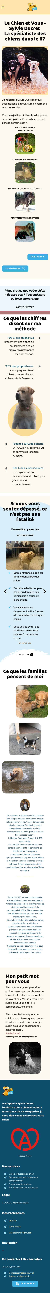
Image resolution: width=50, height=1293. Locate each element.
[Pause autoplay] (31, 654)
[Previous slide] (5, 591)
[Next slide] (44, 591)
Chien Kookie (15, 1226)
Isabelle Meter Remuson (20, 1232)
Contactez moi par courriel (21, 1272)
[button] (3, 7)
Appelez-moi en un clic (19, 1276)
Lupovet (13, 1220)
